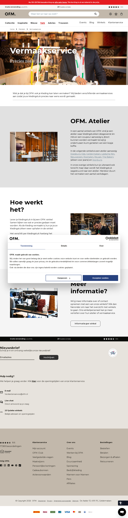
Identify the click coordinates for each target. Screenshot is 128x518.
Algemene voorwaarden (62, 501)
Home (12, 29)
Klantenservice (115, 22)
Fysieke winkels (64, 7)
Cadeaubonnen (40, 470)
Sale (42, 23)
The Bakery (108, 157)
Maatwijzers (38, 461)
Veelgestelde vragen (42, 457)
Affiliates (71, 483)
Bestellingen (106, 442)
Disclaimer (42, 501)
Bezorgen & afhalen (110, 457)
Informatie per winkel (85, 323)
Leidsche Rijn (108, 154)
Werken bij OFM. (75, 453)
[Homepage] (10, 13)
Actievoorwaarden (41, 474)
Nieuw (34, 23)
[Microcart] (121, 13)
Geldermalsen (93, 154)
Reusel (97, 157)
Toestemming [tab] (26, 246)
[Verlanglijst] (116, 13)
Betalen (104, 453)
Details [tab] (64, 246)
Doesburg (75, 154)
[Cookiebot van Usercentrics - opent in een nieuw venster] (107, 238)
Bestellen (105, 448)
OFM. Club (37, 453)
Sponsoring (72, 466)
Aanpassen (62, 278)
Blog (91, 22)
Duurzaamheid (74, 461)
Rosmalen (89, 157)
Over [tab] (101, 246)
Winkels (101, 22)
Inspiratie (23, 23)
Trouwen (63, 23)
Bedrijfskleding (74, 470)
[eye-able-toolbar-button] (120, 503)
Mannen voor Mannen (78, 474)
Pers (69, 479)
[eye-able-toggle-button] (125, 503)
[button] (116, 13)
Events (83, 22)
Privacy (49, 501)
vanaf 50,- (16, 7)
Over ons (71, 442)
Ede (84, 154)
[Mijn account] (110, 13)
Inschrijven (49, 357)
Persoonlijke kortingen (43, 466)
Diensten (22, 29)
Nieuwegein (76, 157)
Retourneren (107, 461)
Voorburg (97, 160)
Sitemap (75, 501)
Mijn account (39, 448)
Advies (51, 23)
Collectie (10, 23)
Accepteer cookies (100, 278)
